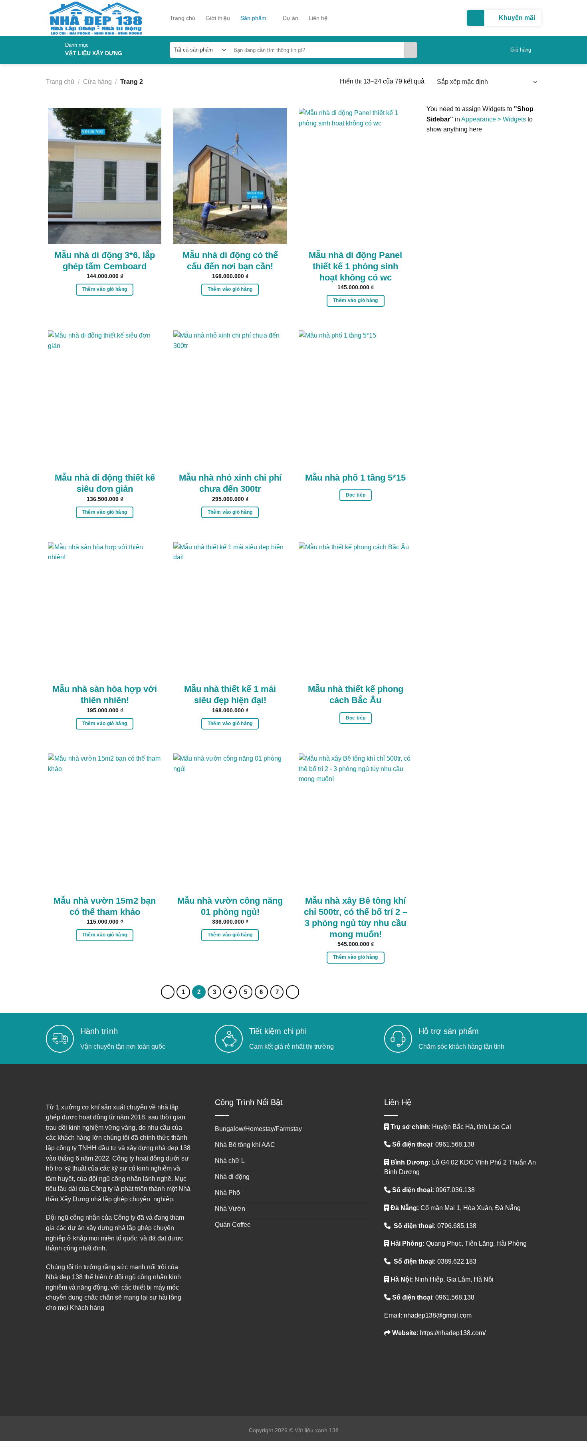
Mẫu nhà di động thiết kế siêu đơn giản (105, 483)
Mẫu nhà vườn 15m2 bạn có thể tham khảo (105, 906)
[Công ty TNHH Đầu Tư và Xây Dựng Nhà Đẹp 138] (108, 18)
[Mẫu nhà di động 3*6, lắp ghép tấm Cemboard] (105, 176)
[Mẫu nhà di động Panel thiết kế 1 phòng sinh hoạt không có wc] (355, 176)
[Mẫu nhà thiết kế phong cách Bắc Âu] (355, 610)
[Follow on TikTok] (403, 1364)
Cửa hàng (97, 81)
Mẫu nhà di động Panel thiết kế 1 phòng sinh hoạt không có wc (355, 266)
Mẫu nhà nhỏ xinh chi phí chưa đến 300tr (230, 483)
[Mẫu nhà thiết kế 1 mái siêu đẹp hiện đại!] (230, 610)
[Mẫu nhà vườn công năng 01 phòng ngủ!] (230, 821)
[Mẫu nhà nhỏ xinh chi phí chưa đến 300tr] (230, 398)
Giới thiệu (218, 18)
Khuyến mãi (517, 17)
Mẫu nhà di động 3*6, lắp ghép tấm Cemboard (104, 260)
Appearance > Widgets (493, 119)
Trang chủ (182, 18)
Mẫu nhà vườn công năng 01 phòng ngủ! (230, 906)
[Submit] (410, 50)
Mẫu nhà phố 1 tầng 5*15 (355, 478)
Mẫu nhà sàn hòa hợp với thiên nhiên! (104, 694)
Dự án (290, 18)
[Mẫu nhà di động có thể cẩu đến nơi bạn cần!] (230, 176)
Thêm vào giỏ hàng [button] (104, 289)
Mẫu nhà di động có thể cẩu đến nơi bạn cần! (230, 260)
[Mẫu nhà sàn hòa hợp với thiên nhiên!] (105, 610)
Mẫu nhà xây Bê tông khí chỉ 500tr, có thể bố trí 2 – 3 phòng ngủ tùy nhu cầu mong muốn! (355, 917)
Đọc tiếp (356, 495)
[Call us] (428, 1368)
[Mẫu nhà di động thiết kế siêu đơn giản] (105, 398)
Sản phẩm (253, 18)
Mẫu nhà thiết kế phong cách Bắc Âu (355, 694)
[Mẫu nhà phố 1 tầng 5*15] (355, 398)
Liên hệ (318, 18)
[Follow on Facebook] (390, 1364)
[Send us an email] (415, 1364)
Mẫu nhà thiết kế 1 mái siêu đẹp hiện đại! (230, 694)
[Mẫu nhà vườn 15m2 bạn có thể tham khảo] (105, 821)
